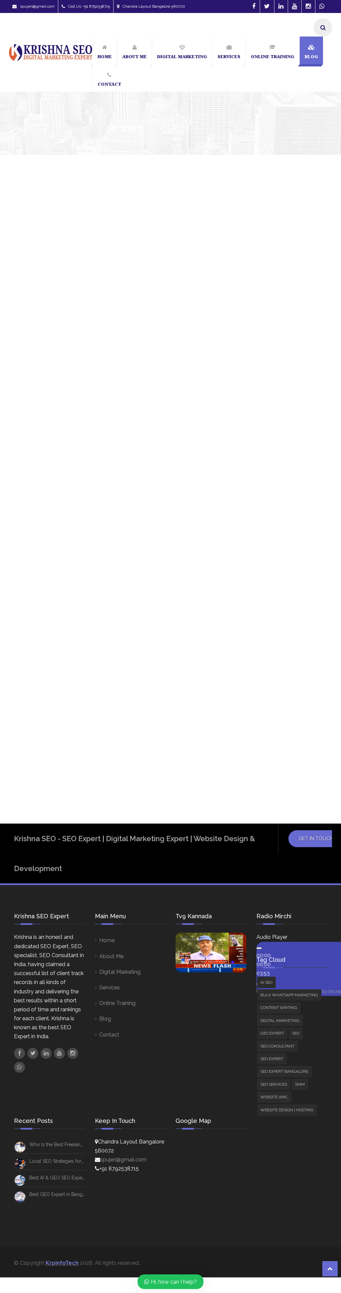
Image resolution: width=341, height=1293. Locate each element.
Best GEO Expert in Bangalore (61, 1194)
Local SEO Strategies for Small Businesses (74, 1161)
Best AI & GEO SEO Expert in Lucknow (70, 1177)
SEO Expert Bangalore (282, 411)
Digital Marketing (275, 374)
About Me (111, 956)
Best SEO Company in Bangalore (281, 549)
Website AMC (271, 450)
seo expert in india (266, 709)
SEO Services (271, 420)
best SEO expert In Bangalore (279, 575)
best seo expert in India (272, 588)
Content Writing (274, 365)
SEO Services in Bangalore (275, 735)
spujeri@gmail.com (37, 6)
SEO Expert (269, 402)
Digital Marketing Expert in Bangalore (277, 617)
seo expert (258, 671)
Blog (105, 1019)
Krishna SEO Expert (33, 356)
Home (107, 940)
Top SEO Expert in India (271, 760)
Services (109, 987)
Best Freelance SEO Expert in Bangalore (278, 521)
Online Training (117, 1003)
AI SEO (290, 348)
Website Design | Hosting (286, 459)
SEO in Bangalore (265, 722)
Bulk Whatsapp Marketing (286, 356)
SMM (261, 441)
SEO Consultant (282, 432)
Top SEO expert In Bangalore (277, 748)
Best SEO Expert (264, 562)
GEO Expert (269, 383)
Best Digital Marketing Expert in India (282, 501)
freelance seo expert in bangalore (285, 633)
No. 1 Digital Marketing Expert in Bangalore (82, 341)
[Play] (259, 948)
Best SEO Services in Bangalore (280, 601)
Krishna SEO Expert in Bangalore (282, 658)
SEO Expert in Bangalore (273, 697)
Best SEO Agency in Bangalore (279, 537)
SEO (260, 392)
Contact (109, 1035)
